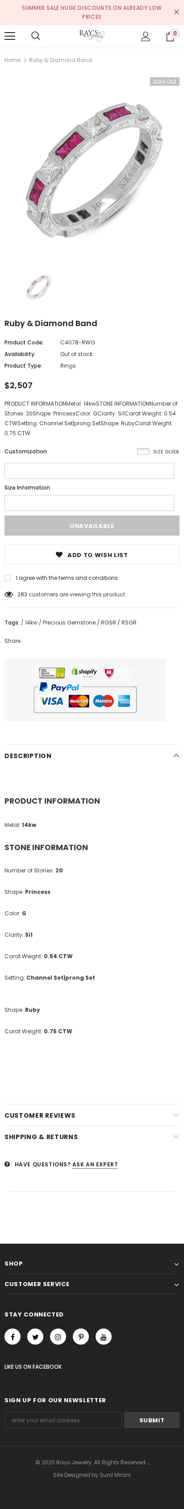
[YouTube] (104, 1337)
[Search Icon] (35, 36)
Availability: (20, 354)
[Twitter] (35, 1337)
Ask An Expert (95, 1164)
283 (22, 594)
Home (12, 60)
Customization (25, 451)
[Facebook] (12, 1337)
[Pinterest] (81, 1337)
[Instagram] (58, 1337)
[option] (92, 164)
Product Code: (24, 342)
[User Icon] (146, 36)
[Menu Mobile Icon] (9, 36)
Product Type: (23, 365)
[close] (176, 12)
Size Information (27, 487)
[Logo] (92, 36)
